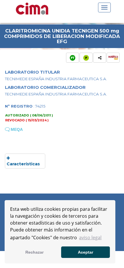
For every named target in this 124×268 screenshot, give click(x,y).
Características (23, 163)
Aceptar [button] (85, 252)
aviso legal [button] (90, 237)
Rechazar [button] (34, 252)
